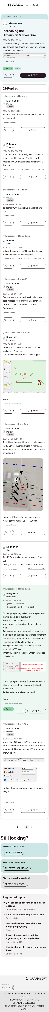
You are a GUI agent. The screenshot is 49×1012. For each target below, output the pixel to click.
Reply (34, 75)
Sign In (43, 5)
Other (17, 68)
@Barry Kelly (20, 742)
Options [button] (45, 16)
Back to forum (13, 852)
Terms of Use (32, 1000)
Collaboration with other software (20, 909)
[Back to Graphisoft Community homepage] (16, 5)
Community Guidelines (24, 1003)
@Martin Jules (13, 604)
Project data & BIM (14, 942)
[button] (5, 75)
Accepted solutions (16, 868)
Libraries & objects (14, 954)
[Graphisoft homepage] (36, 979)
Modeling (10, 930)
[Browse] (4, 5)
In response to (16, 96)
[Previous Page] (17, 827)
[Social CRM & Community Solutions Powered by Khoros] (8, 986)
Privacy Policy (16, 1000)
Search (27, 5)
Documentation (12, 918)
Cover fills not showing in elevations (25, 914)
